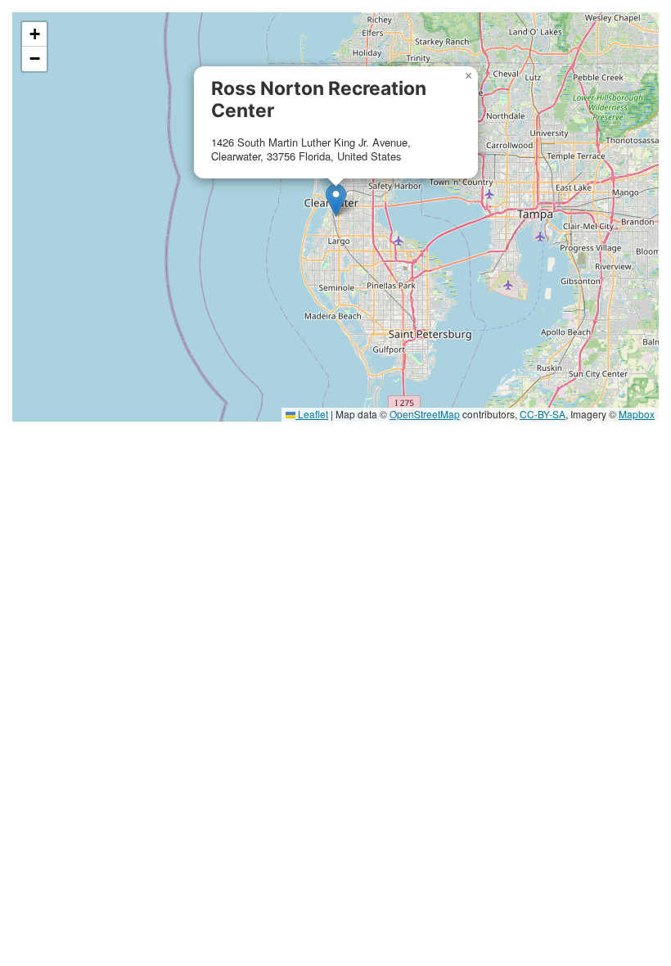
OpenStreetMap (425, 414)
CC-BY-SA (542, 414)
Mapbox (637, 414)
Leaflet (311, 414)
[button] (336, 200)
